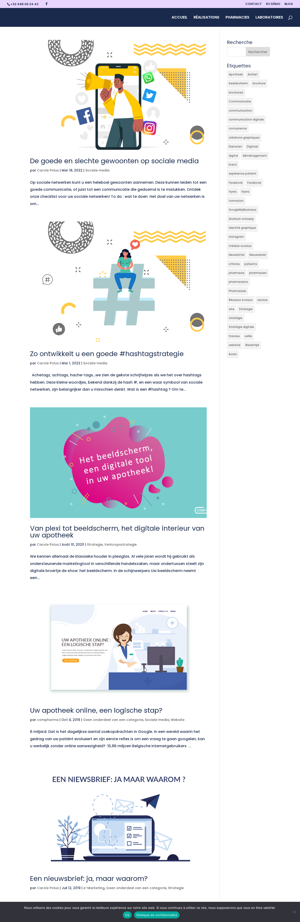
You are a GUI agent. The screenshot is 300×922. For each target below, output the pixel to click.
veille (248, 336)
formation (236, 201)
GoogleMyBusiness (242, 210)
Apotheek (236, 74)
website (234, 345)
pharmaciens (238, 282)
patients (250, 264)
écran (233, 354)
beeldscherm (238, 83)
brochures (236, 92)
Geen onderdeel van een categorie (113, 719)
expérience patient (242, 173)
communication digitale (246, 119)
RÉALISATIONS (206, 18)
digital (233, 156)
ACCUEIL (180, 18)
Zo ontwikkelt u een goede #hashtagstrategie (107, 353)
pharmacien (258, 273)
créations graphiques (244, 138)
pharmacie (236, 273)
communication (240, 111)
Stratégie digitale (241, 327)
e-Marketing (94, 888)
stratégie (235, 318)
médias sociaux (240, 246)
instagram (236, 237)
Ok (127, 915)
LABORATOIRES (269, 18)
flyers (233, 192)
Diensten (235, 146)
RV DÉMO (273, 4)
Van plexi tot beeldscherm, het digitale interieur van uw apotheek (117, 532)
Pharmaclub (237, 291)
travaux (234, 336)
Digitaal (252, 146)
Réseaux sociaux (241, 300)
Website (177, 719)
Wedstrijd (252, 345)
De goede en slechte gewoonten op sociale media (114, 161)
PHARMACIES (237, 18)
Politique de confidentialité (156, 915)
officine (234, 264)
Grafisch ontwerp (241, 219)
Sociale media (97, 170)
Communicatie (240, 101)
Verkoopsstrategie (120, 544)
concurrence (238, 128)
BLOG (289, 4)
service (262, 300)
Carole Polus (48, 170)
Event (233, 165)
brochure (259, 83)
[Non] (294, 912)
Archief (253, 74)
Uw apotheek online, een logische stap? (96, 710)
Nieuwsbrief (257, 255)
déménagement (255, 156)
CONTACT (253, 4)
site (231, 309)
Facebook (236, 183)
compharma (48, 719)
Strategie (95, 544)
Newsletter (237, 255)
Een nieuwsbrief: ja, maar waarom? (89, 878)
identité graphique (242, 228)
